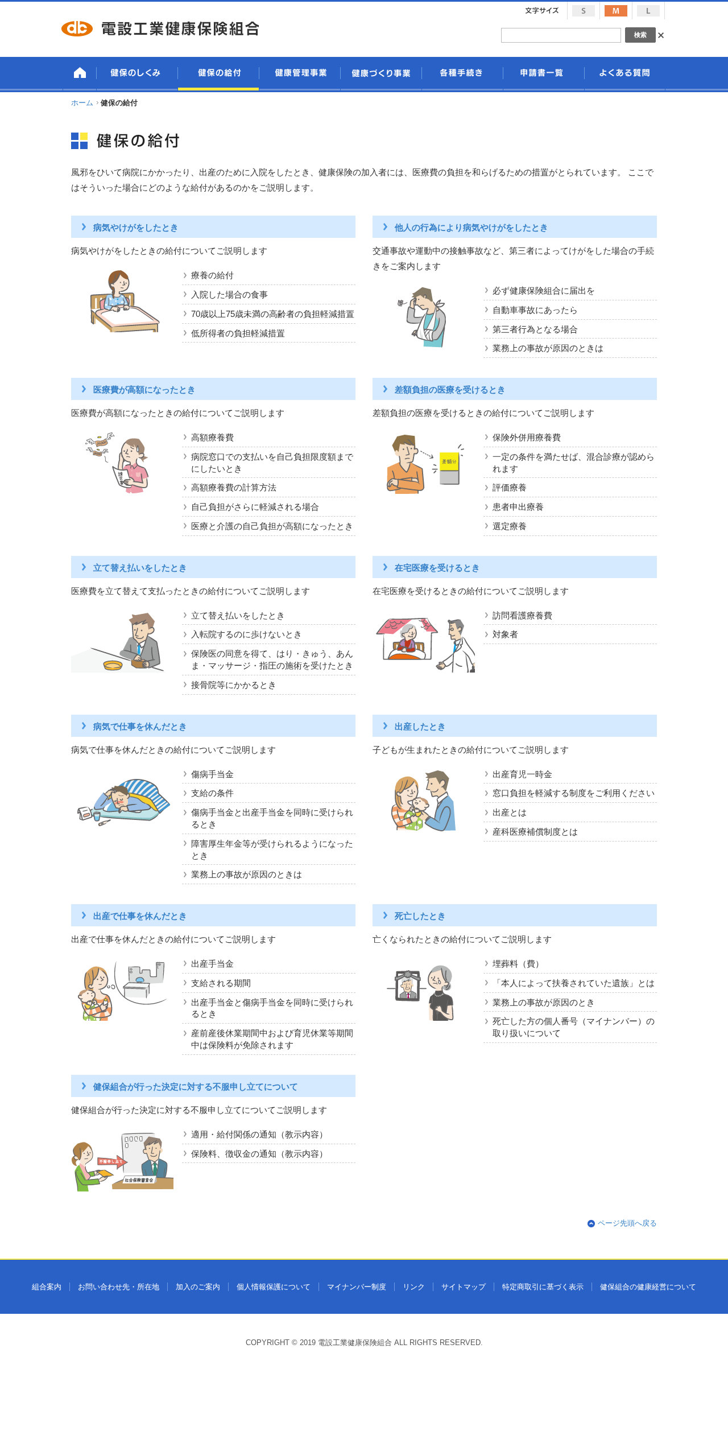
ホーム (82, 102)
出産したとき (420, 726)
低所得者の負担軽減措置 (238, 333)
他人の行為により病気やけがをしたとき (471, 227)
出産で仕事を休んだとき (140, 916)
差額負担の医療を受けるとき (450, 389)
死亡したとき (420, 916)
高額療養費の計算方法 (233, 487)
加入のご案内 (198, 1287)
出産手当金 (212, 963)
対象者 (505, 634)
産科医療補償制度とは (535, 831)
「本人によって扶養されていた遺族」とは (574, 983)
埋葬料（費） (518, 963)
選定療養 (510, 526)
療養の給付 (212, 275)
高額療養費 (212, 437)
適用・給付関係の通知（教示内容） (259, 1134)
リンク (414, 1287)
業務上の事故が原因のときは (548, 348)
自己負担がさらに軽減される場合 (255, 507)
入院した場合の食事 (229, 294)
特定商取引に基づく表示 (543, 1287)
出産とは (510, 812)
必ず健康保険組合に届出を (544, 290)
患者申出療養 (518, 507)
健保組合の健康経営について (648, 1287)
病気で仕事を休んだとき (140, 726)
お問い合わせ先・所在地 (118, 1287)
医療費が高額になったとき (144, 389)
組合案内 (46, 1287)
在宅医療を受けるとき (437, 567)
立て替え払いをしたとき (140, 567)
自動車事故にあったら (535, 310)
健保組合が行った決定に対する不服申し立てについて (195, 1086)
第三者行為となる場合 (535, 329)
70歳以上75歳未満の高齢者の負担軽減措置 (272, 314)
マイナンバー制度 (356, 1287)
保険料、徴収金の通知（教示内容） (259, 1153)
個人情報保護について (274, 1287)
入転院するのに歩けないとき (246, 634)
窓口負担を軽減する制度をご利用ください (574, 793)
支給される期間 (221, 983)
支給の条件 (212, 793)
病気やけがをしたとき (136, 227)
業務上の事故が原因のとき (544, 1002)
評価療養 (510, 487)
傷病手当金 (212, 774)
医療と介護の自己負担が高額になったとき (272, 526)
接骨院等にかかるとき (233, 685)
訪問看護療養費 (522, 615)
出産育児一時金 (522, 774)
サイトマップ (463, 1287)
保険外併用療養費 (527, 437)
